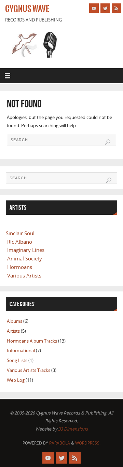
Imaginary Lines (25, 249)
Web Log (16, 380)
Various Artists (24, 275)
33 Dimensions (73, 429)
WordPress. (87, 443)
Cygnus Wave (27, 9)
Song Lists (17, 360)
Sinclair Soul (20, 233)
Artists (13, 331)
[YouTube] (94, 8)
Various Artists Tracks (28, 370)
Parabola (59, 443)
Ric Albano (19, 241)
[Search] (107, 142)
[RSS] (116, 8)
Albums (14, 321)
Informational (21, 350)
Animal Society (24, 258)
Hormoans (19, 266)
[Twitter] (105, 8)
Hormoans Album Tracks (32, 341)
